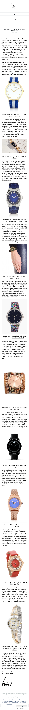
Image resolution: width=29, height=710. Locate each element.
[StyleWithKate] (14, 6)
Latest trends (14, 32)
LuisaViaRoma (14, 526)
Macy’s (15, 650)
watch (13, 697)
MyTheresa (16, 278)
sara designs (6, 696)
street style (24, 696)
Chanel (14, 158)
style (9, 697)
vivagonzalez (10, 693)
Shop (9, 696)
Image (14, 693)
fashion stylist (18, 694)
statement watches (20, 696)
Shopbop (16, 584)
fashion (14, 694)
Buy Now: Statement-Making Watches (14, 30)
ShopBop (16, 409)
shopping (15, 696)
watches (15, 697)
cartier (3, 694)
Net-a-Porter (16, 116)
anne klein (20, 693)
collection (8, 694)
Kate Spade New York (18, 338)
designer (11, 694)
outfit (3, 696)
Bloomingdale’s (14, 467)
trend (11, 697)
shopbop (12, 696)
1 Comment (19, 697)
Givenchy (22, 694)
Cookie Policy (10, 704)
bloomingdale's (24, 693)
